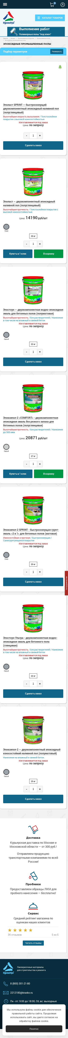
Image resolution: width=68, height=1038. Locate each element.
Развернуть (57, 51)
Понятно (34, 1029)
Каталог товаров (52, 17)
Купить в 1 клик (17, 253)
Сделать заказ (33, 145)
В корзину (48, 253)
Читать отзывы (33, 942)
